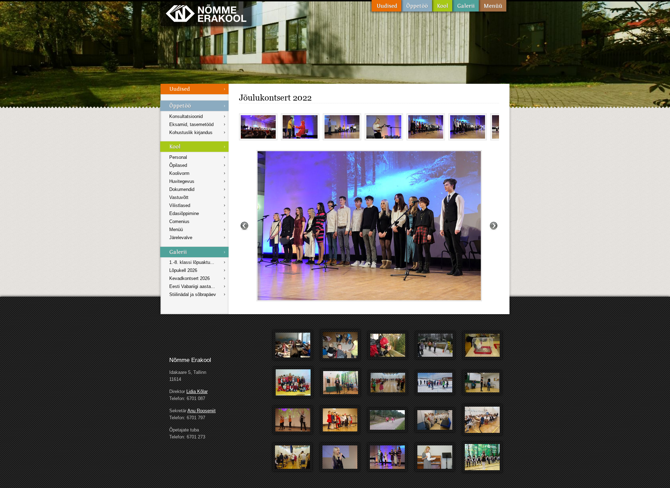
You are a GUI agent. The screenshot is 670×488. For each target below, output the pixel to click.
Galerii (465, 6)
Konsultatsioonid (186, 116)
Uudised (386, 6)
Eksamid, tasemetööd (191, 124)
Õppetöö (416, 6)
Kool (442, 6)
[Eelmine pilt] (244, 225)
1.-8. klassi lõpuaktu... (191, 262)
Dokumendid (181, 189)
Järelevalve (180, 237)
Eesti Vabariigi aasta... (192, 286)
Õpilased (178, 165)
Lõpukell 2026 (183, 270)
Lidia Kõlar (197, 391)
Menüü (492, 6)
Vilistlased (179, 205)
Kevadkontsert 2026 (189, 278)
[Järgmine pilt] (493, 225)
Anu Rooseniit (201, 410)
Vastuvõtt (178, 197)
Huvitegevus (181, 181)
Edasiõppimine (184, 213)
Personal (178, 157)
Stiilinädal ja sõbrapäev (192, 294)
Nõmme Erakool (206, 13)
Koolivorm (179, 173)
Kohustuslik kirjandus (191, 132)
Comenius (179, 221)
